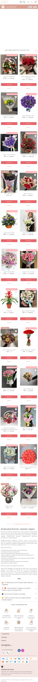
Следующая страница (22, 524)
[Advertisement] (19, 29)
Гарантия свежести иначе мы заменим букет (19, 617)
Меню (5, 2)
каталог (3, 640)
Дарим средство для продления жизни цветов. (18, 629)
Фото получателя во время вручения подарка (31, 629)
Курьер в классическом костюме (31, 617)
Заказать (9, 84)
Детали (9, 88)
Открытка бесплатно (6, 628)
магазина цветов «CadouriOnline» (28, 540)
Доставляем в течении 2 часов (6, 616)
